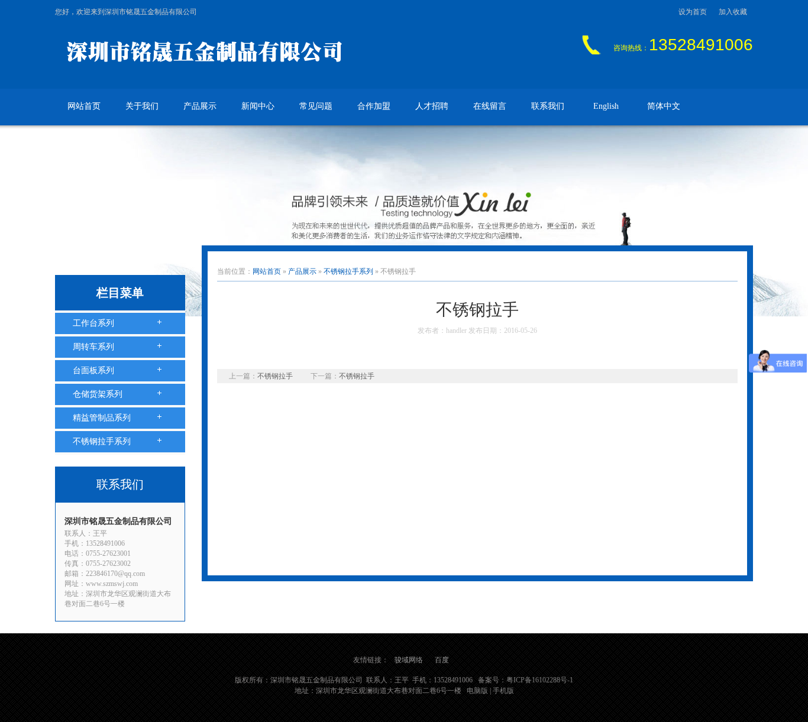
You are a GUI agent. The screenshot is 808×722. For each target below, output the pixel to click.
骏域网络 (409, 660)
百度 (442, 660)
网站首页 (84, 106)
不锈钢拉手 (275, 376)
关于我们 (142, 106)
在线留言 (489, 106)
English (606, 106)
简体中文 (663, 106)
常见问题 (315, 106)
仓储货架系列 (97, 394)
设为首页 (692, 12)
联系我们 (547, 106)
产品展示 (199, 106)
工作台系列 (93, 323)
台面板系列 (93, 370)
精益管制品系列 (102, 417)
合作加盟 (373, 106)
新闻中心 (257, 106)
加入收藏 (733, 12)
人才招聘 (431, 106)
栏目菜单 (120, 292)
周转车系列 (93, 346)
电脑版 (477, 691)
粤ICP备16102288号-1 (539, 680)
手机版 (503, 691)
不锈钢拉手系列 (102, 441)
